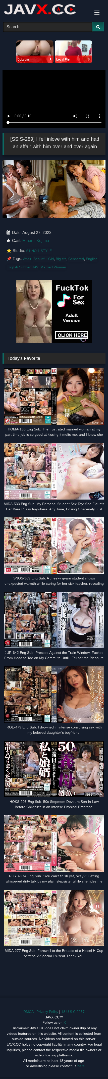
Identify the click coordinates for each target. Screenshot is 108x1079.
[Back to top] (92, 1064)
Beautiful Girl (43, 259)
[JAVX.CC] (44, 10)
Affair (27, 259)
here (81, 1066)
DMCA (28, 1012)
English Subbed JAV (22, 267)
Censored (76, 259)
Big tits (61, 259)
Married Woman (53, 267)
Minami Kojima (35, 240)
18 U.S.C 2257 (73, 1012)
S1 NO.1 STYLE (39, 251)
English (91, 259)
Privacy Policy (47, 1012)
